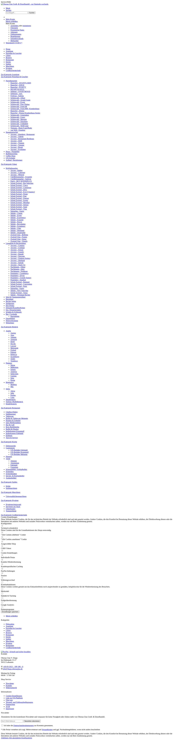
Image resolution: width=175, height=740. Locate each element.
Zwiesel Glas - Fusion (18, 237)
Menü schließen (12, 21)
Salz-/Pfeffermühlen (13, 423)
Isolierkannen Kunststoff (15, 431)
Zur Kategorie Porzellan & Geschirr (14, 77)
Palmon (13, 352)
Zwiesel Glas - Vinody (19, 241)
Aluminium (14, 463)
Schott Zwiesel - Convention (21, 284)
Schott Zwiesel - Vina (18, 209)
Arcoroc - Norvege (17, 256)
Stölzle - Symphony (17, 226)
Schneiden (10, 472)
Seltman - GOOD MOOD (20, 91)
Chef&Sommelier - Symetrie (21, 177)
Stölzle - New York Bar (19, 291)
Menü (8, 8)
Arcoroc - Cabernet (17, 173)
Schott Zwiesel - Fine (18, 196)
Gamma (13, 376)
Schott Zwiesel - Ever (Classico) (22, 192)
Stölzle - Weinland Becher (20, 295)
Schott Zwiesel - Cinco (19, 185)
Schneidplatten (11, 474)
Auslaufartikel (11, 478)
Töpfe (8, 459)
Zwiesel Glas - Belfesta (19, 235)
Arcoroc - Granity (17, 252)
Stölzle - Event (16, 215)
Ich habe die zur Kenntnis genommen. (28, 726)
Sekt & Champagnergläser (15, 297)
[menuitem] (90, 8)
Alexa (12, 391)
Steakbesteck (10, 400)
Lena (12, 397)
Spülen (8, 639)
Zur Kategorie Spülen (9, 482)
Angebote (9, 626)
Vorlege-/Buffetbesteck (14, 402)
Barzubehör (14, 316)
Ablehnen (5, 738)
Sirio (12, 378)
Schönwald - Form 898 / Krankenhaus (24, 109)
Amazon (13, 339)
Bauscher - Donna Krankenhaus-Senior (25, 113)
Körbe (8, 486)
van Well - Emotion (17, 130)
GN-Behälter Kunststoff (19, 452)
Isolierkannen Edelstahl (14, 433)
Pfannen (9, 457)
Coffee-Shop (10, 156)
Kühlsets (9, 436)
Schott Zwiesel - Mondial (20, 203)
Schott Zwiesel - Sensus (19, 205)
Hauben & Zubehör (13, 421)
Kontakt (9, 686)
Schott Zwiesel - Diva (18, 190)
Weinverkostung (12, 321)
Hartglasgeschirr (12, 132)
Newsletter (10, 683)
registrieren (27, 26)
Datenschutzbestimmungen (23, 726)
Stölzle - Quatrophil (17, 233)
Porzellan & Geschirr (14, 628)
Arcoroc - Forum (16, 250)
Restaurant (10, 635)
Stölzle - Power (16, 222)
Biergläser (9, 299)
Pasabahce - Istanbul (18, 280)
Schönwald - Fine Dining (20, 104)
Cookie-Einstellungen (14, 696)
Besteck (9, 633)
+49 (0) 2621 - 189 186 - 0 (13, 667)
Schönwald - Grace (17, 117)
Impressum (10, 709)
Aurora (13, 333)
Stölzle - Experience (18, 218)
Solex (8, 389)
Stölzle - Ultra (15, 228)
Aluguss (13, 461)
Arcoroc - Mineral (17, 175)
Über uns (9, 700)
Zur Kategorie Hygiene (9, 500)
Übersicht (14, 28)
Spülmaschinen (11, 488)
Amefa (8, 331)
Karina (13, 395)
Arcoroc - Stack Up (17, 265)
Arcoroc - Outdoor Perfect (20, 258)
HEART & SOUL (17, 89)
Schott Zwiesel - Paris (18, 286)
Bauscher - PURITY (18, 87)
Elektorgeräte (11, 446)
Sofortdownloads (16, 39)
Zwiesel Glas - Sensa (18, 239)
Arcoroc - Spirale (16, 263)
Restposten (10, 646)
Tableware (10, 416)
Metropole (14, 348)
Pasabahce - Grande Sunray (20, 278)
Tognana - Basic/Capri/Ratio (21, 128)
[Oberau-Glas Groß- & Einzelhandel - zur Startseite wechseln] (24, 4)
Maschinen (10, 641)
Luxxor (13, 346)
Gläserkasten (10, 509)
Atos (12, 335)
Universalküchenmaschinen (16, 496)
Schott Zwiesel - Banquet (20, 282)
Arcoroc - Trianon (17, 143)
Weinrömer (10, 323)
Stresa (12, 365)
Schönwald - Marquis (18, 119)
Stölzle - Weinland (17, 230)
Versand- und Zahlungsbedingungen (19, 702)
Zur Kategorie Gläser (9, 164)
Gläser (8, 630)
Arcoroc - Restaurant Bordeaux (22, 139)
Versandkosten (47, 730)
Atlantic (13, 337)
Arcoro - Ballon (16, 170)
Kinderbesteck (11, 404)
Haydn (13, 344)
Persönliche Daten (17, 30)
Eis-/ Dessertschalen (13, 310)
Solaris (13, 370)
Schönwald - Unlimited (19, 124)
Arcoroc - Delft (16, 141)
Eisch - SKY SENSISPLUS (21, 181)
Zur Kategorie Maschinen (10, 492)
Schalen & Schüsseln (14, 312)
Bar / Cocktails (11, 314)
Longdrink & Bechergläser (16, 243)
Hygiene (9, 643)
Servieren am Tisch (13, 507)
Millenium (14, 367)
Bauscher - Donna (17, 111)
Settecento (14, 374)
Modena (13, 385)
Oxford (13, 350)
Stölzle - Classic (16, 213)
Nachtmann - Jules (17, 269)
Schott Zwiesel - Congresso (20, 188)
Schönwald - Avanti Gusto (20, 100)
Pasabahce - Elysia (17, 276)
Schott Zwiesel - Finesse (19, 198)
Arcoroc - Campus (17, 246)
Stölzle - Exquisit (16, 220)
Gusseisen (14, 467)
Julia (12, 393)
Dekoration (10, 624)
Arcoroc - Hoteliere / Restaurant (22, 134)
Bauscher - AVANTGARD (20, 83)
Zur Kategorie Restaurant (10, 408)
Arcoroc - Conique (17, 248)
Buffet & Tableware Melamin (17, 418)
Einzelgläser (10, 318)
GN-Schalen (10, 158)
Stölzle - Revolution (17, 224)
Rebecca (13, 354)
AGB (8, 707)
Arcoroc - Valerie (16, 137)
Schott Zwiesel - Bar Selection (21, 183)
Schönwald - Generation (19, 115)
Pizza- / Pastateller (12, 152)
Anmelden (14, 26)
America (13, 372)
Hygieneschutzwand (13, 504)
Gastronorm (10, 448)
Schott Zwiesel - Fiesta (19, 194)
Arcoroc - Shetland (17, 261)
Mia (11, 387)
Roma (12, 380)
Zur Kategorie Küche (9, 442)
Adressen (14, 32)
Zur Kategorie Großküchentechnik (14, 515)
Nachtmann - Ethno (17, 267)
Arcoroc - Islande (17, 254)
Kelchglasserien (12, 168)
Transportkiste (11, 511)
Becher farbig (11, 301)
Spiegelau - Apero (17, 211)
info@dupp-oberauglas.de (12, 669)
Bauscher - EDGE (17, 85)
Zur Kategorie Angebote (10, 75)
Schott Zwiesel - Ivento (19, 200)
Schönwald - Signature (19, 122)
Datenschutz (10, 704)
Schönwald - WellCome (19, 126)
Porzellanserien (11, 81)
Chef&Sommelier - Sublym (20, 179)
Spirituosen (10, 303)
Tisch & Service (12, 438)
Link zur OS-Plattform (14, 698)
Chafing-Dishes (12, 412)
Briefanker (10, 382)
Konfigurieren (26, 738)
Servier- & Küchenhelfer (15, 476)
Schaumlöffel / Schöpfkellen (16, 469)
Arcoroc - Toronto (17, 145)
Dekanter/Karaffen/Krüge (15, 308)
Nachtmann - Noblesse (19, 271)
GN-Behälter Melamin (18, 454)
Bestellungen (15, 36)
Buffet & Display (12, 429)
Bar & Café (10, 425)
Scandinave (14, 357)
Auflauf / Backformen (14, 160)
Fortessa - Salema (17, 96)
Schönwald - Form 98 (18, 107)
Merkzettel (14, 41)
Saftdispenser (11, 414)
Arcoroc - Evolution (18, 149)
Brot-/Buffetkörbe (12, 427)
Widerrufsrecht (11, 688)
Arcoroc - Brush (16, 147)
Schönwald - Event (17, 102)
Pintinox (9, 363)
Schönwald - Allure (17, 98)
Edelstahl (13, 465)
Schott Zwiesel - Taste (18, 207)
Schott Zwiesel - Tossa (19, 293)
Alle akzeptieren (15, 738)
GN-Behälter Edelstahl (19, 450)
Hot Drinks (10, 306)
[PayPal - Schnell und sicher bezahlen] (16, 652)
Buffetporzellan (11, 154)
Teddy (12, 359)
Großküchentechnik (13, 648)
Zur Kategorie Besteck (9, 327)
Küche (8, 637)
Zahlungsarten (15, 34)
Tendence (14, 361)
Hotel (12, 342)
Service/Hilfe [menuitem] (6, 2)
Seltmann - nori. (16, 94)
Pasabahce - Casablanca (19, 273)
